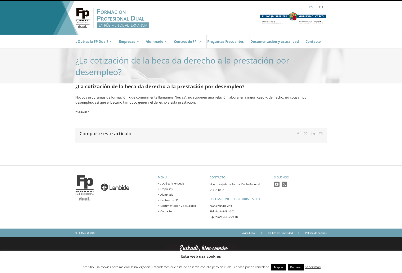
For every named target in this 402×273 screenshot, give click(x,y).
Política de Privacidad (280, 233)
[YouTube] (277, 184)
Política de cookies (316, 233)
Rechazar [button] (296, 267)
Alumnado (166, 194)
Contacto (166, 211)
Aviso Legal (248, 233)
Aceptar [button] (278, 267)
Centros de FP (169, 200)
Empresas (166, 189)
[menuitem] (321, 7)
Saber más (313, 267)
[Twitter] (284, 184)
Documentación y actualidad (178, 206)
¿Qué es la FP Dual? (172, 183)
